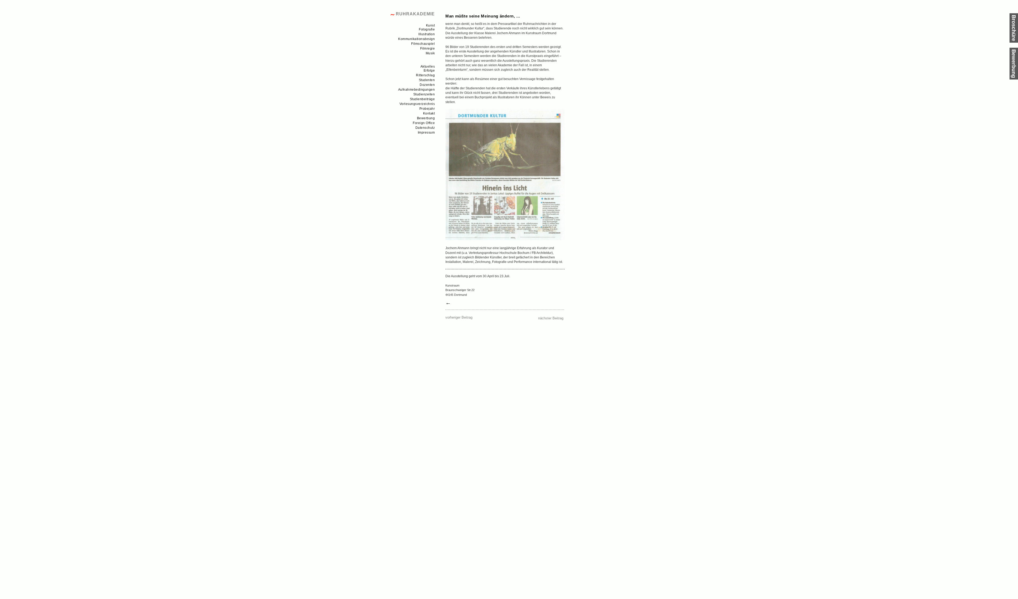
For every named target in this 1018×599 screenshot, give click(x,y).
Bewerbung (426, 118)
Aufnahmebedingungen (416, 89)
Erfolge (429, 70)
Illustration (426, 34)
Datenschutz (425, 127)
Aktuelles (427, 66)
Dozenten (427, 84)
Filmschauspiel (423, 44)
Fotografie (427, 29)
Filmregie (427, 48)
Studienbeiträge (422, 99)
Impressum (426, 132)
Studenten (427, 80)
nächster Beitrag (550, 318)
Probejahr (427, 108)
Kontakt (429, 113)
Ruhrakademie (415, 14)
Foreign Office (424, 123)
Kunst (430, 25)
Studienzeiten (424, 94)
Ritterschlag (425, 75)
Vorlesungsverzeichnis (417, 103)
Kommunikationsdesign (416, 39)
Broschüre (1014, 28)
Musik (430, 53)
